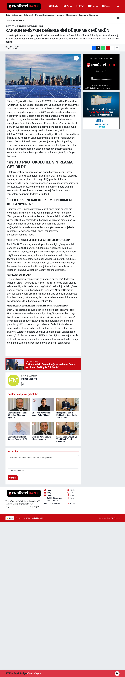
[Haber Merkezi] (13, 380)
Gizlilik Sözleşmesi (54, 498)
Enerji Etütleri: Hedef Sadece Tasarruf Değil (17, 438)
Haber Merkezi (29, 378)
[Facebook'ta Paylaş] (94, 48)
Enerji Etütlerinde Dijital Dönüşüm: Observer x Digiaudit (18, 415)
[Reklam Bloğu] (101, 72)
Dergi (69, 6)
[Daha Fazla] (108, 48)
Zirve (107, 6)
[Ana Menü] (118, 17)
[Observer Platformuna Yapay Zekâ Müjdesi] (43, 404)
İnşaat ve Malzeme (15, 20)
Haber (49, 490)
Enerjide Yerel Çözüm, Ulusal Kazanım (41, 438)
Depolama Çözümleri (89, 15)
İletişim (73, 498)
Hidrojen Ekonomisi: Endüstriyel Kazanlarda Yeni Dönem (66, 415)
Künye (72, 503)
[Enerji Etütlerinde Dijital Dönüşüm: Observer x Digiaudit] (19, 404)
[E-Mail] (23, 384)
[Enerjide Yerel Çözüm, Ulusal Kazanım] (43, 428)
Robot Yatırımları (13, 15)
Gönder (12, 478)
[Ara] (118, 6)
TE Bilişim (115, 518)
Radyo (55, 6)
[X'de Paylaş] (98, 48)
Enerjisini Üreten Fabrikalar (30, 26)
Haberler (9, 26)
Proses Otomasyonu (45, 15)
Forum (94, 6)
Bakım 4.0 (28, 15)
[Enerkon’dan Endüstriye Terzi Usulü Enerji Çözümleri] (67, 428)
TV (81, 6)
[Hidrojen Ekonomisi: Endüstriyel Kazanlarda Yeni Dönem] (67, 404)
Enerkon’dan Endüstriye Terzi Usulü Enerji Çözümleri (66, 439)
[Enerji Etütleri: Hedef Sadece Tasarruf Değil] (19, 428)
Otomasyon (71, 15)
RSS (11, 518)
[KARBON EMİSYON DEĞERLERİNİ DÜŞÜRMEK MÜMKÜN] (43, 76)
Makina (60, 15)
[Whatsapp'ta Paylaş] (103, 48)
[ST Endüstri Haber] (23, 6)
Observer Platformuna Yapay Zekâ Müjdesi (42, 414)
